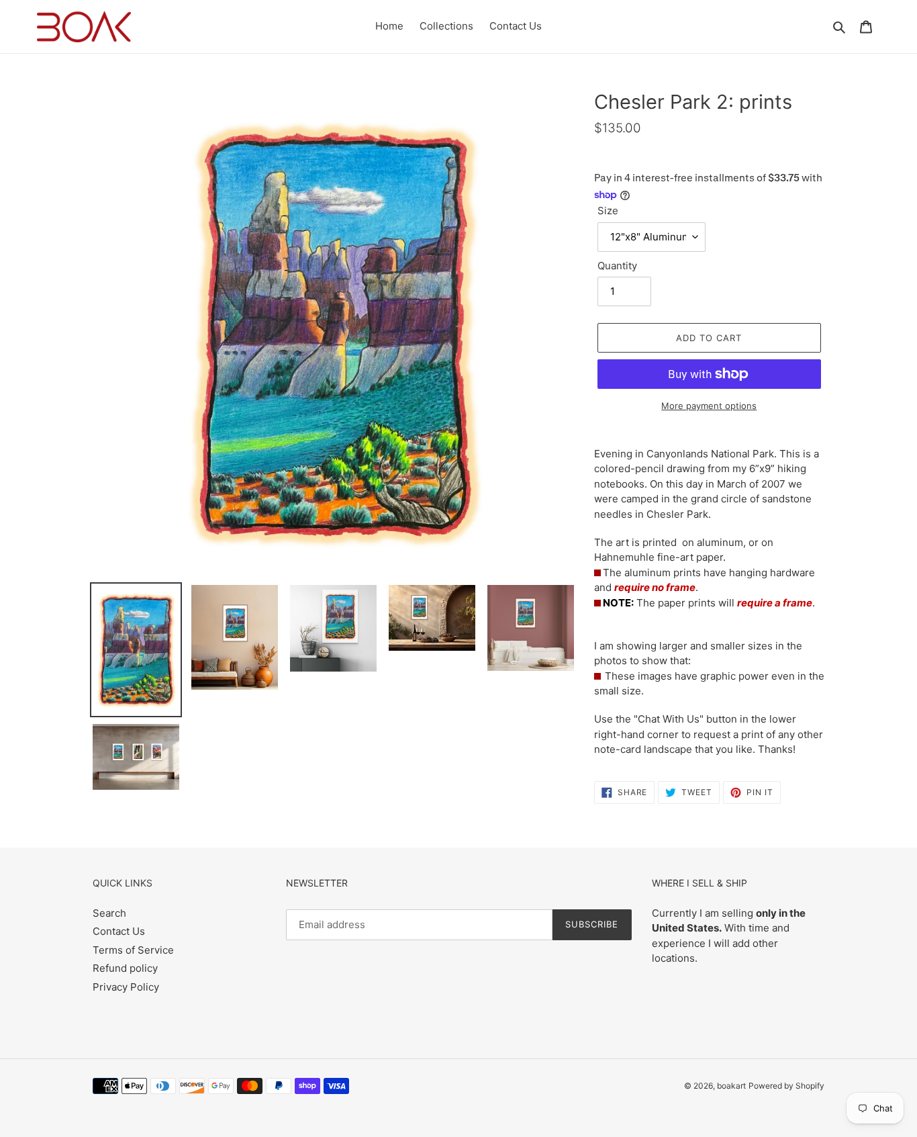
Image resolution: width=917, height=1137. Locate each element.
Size (607, 210)
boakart (731, 1086)
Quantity (617, 265)
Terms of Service (133, 950)
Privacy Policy (126, 987)
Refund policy (125, 968)
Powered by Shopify (786, 1086)
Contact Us (119, 931)
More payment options (709, 405)
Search (109, 913)
